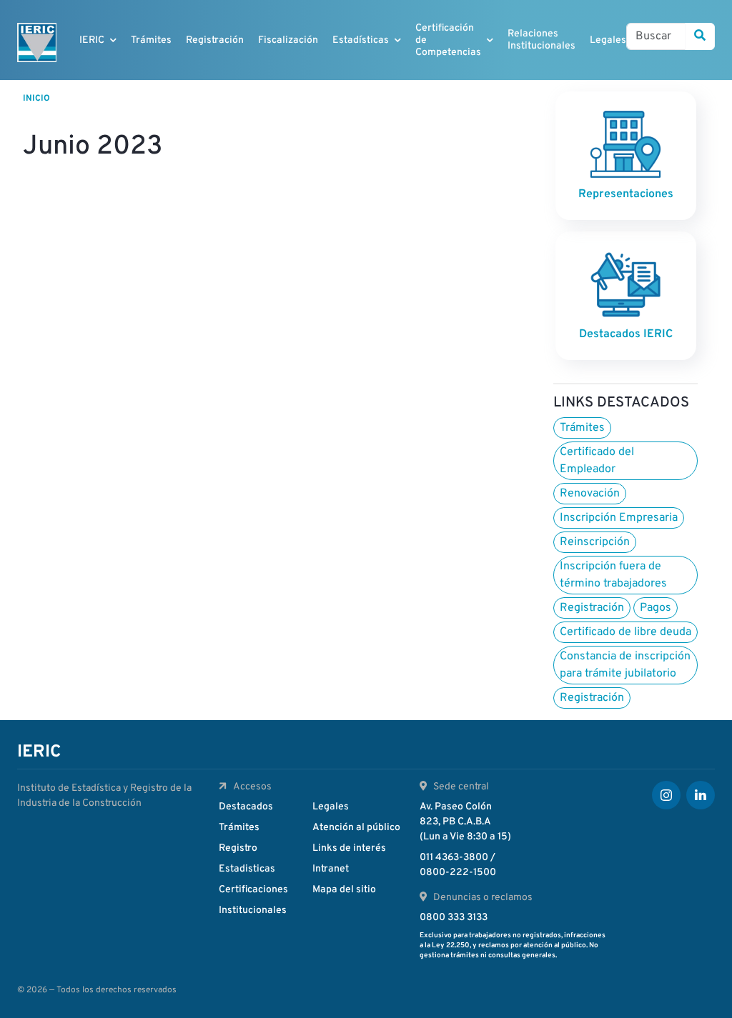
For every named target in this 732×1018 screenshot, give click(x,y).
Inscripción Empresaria (619, 518)
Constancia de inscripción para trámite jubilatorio (625, 665)
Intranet (330, 869)
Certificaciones (253, 890)
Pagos (655, 608)
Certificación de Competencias (448, 40)
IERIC (91, 40)
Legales (608, 40)
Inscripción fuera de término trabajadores (613, 575)
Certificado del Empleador (597, 460)
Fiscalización (288, 40)
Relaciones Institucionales (541, 40)
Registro (238, 848)
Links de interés (349, 848)
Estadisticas (247, 869)
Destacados (246, 807)
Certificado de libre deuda (625, 632)
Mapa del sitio (344, 890)
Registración (215, 40)
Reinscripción (595, 542)
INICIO (36, 98)
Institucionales (253, 910)
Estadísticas (360, 40)
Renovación (590, 493)
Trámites (151, 40)
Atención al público (356, 828)
